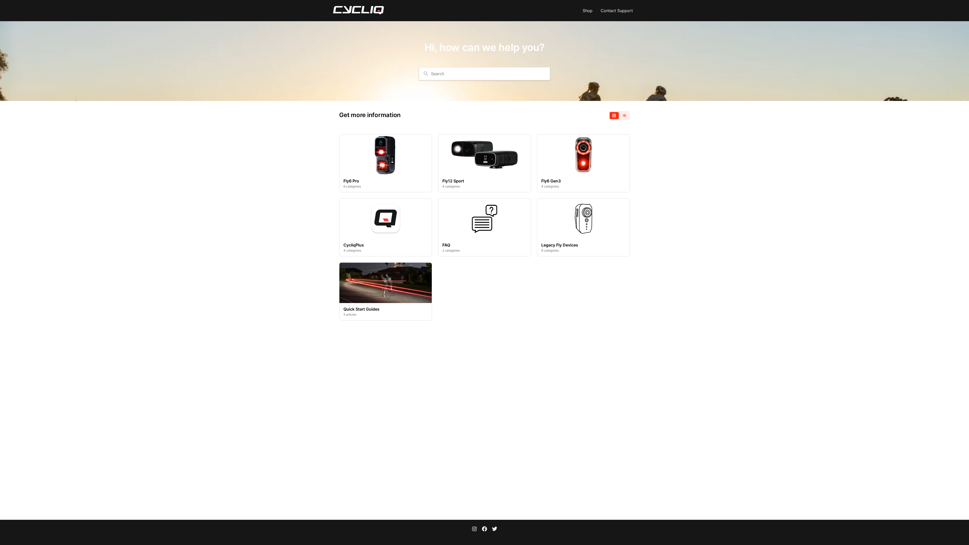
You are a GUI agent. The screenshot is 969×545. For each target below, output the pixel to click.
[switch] (619, 115)
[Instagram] (474, 529)
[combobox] (484, 73)
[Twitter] (495, 529)
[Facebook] (484, 529)
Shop (588, 10)
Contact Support (617, 10)
